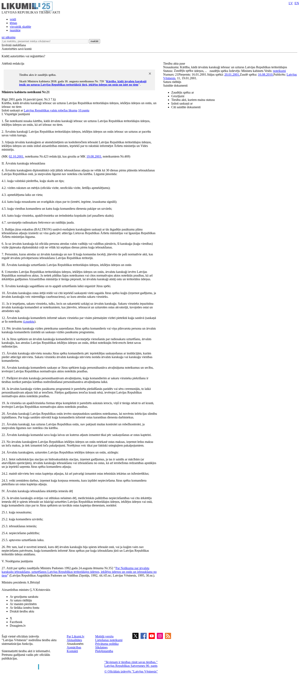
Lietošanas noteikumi (108, 640)
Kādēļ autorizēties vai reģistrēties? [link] (23, 56)
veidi (13, 19)
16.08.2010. (265, 74)
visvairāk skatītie (20, 26)
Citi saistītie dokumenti (186, 107)
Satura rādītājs (172, 82)
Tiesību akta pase (174, 63)
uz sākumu (8, 37)
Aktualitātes (74, 640)
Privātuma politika (107, 643)
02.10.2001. (16, 156)
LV (291, 3)
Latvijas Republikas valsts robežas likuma (50, 110)
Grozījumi (177, 96)
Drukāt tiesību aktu (22, 611)
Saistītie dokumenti (175, 85)
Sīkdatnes (101, 647)
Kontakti (72, 651)
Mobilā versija (104, 636)
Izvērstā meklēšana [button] (14, 45)
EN (297, 3)
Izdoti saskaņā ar (182, 103)
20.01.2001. (232, 74)
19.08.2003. (94, 156)
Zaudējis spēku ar (182, 92)
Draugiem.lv (18, 625)
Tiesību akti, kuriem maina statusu (193, 99)
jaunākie (15, 30)
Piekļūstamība (104, 651)
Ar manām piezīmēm (23, 604)
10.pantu (83, 110)
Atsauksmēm (75, 643)
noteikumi (279, 71)
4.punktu (28, 321)
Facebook (16, 622)
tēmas (13, 23)
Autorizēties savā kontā (17, 49)
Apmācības (74, 647)
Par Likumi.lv (75, 636)
